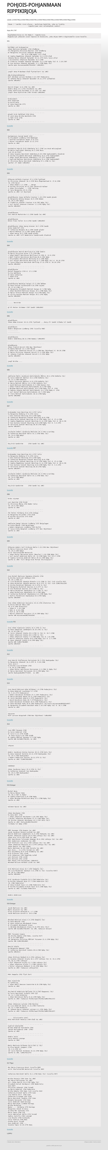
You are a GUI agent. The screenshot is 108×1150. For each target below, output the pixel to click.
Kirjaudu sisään (88, 1142)
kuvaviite (10, 126)
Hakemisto (17, 1142)
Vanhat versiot (96, 1142)
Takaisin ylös (11, 1142)
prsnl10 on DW (50, 1145)
